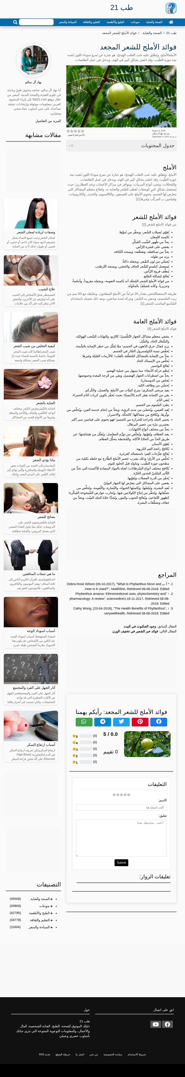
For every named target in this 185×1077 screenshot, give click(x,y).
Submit (121, 862)
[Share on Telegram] (102, 722)
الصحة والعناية (154, 22)
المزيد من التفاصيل (48, 121)
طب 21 (171, 33)
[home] (171, 22)
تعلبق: (163, 815)
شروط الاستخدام (137, 1054)
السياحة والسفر (68, 22)
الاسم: (162, 800)
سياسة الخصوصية (113, 1054)
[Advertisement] (121, 533)
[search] (15, 22)
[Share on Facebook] (158, 722)
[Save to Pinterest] (140, 722)
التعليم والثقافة (91, 22)
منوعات (135, 22)
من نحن (94, 1054)
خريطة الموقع (63, 1054)
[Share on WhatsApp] (84, 722)
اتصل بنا (80, 1054)
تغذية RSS (44, 1054)
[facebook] (167, 1024)
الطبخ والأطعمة (115, 22)
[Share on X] (121, 722)
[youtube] (155, 1024)
